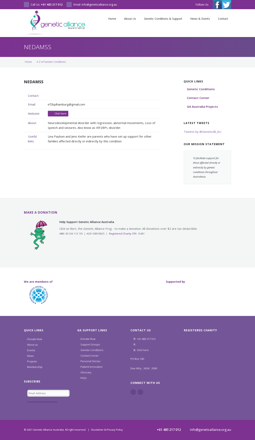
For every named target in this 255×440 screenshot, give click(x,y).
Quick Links (33, 330)
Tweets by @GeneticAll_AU (202, 132)
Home (28, 62)
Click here (60, 113)
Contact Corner (89, 355)
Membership (34, 367)
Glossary (85, 372)
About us (32, 344)
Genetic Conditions (91, 350)
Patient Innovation (91, 367)
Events (31, 350)
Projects (32, 361)
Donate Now (34, 339)
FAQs (83, 378)
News (30, 356)
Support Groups (90, 344)
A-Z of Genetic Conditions (51, 62)
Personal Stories (90, 361)
